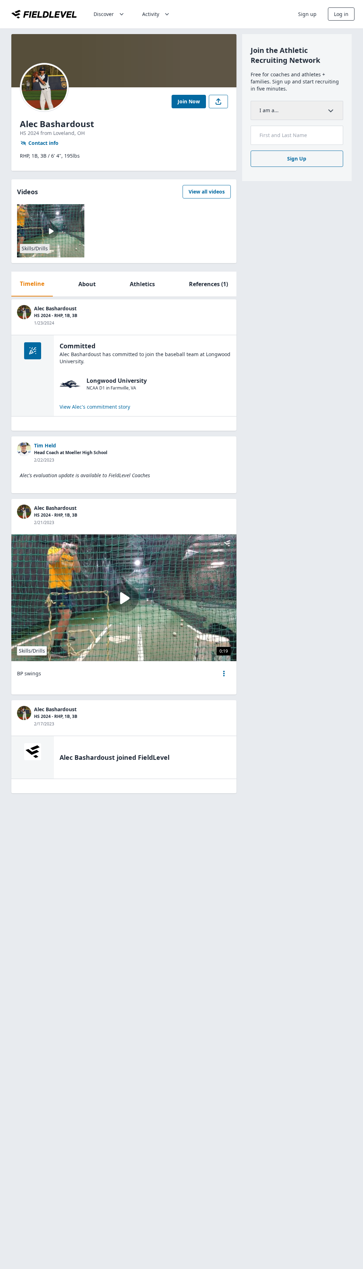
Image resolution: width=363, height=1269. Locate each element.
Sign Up (296, 158)
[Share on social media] (218, 101)
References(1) (208, 284)
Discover (104, 14)
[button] (224, 673)
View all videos (207, 191)
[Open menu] (224, 673)
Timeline (32, 284)
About (87, 284)
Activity (150, 14)
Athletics (142, 284)
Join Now (189, 101)
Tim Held (45, 445)
